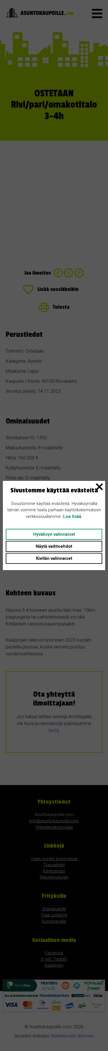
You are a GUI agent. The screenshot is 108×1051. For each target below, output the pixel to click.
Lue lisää (72, 516)
